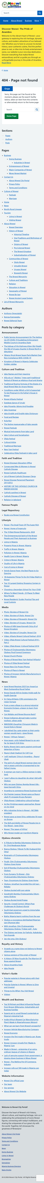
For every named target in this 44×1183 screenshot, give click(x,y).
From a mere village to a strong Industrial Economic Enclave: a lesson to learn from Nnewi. (21, 708)
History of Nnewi (16, 231)
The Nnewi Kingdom (22, 251)
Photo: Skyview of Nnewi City (16, 612)
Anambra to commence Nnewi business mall (22, 791)
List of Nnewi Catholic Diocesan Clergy (20, 476)
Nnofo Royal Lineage (13, 209)
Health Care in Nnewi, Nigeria (16, 556)
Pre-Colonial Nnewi (22, 248)
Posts (7, 143)
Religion (12, 284)
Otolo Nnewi (19, 262)
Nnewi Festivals (10, 428)
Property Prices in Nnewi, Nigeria (17, 545)
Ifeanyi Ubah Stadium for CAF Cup (18, 753)
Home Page (11, 116)
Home (5, 21)
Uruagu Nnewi (20, 269)
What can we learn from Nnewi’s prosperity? (22, 1026)
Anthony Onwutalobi (13, 313)
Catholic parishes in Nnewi (15, 492)
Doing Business (15, 159)
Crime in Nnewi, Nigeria (14, 560)
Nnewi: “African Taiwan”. (14, 737)
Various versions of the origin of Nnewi (20, 955)
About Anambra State (13, 965)
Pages (7, 136)
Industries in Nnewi (22, 162)
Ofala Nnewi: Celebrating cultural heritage (21, 800)
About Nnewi (16, 21)
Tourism (7, 213)
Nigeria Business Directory (11, 1166)
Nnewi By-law (14, 294)
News (6, 206)
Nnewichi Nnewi (21, 273)
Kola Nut (8, 421)
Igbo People (9, 968)
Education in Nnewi (17, 287)
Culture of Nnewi (11, 191)
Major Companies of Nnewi (20, 170)
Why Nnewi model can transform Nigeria (21, 833)
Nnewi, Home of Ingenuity (15, 528)
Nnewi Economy (11, 1033)
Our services (9, 1088)
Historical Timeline (21, 234)
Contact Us (8, 177)
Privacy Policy (14, 184)
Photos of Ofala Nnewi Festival (16, 663)
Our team (8, 1084)
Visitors (7, 994)
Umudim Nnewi (20, 266)
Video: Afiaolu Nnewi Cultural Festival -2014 (22, 636)
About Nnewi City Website (15, 1091)
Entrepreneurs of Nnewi (19, 166)
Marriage (13, 198)
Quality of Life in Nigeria (14, 563)
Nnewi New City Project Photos (17, 667)
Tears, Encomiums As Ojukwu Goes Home (21, 880)
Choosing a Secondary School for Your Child (22, 589)
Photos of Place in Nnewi (14, 670)
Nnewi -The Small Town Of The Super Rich (21, 525)
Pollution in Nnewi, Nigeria (15, 553)
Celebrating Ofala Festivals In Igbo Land (20, 453)
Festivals (12, 195)
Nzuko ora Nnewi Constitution (17, 515)
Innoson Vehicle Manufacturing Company (21, 1029)
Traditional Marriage (12, 446)
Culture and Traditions (18, 280)
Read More (6, 63)
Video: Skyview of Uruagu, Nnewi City (20, 623)
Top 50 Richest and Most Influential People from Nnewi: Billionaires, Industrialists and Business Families (22, 1007)
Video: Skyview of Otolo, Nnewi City (19, 615)
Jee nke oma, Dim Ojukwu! (15, 939)
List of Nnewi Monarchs (14, 302)
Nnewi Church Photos (13, 656)
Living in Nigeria (11, 542)
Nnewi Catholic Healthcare (15, 473)
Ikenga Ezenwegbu (12, 317)
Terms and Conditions (18, 188)
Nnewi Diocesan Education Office (18, 463)
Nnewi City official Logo (14, 1081)
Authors (8, 139)
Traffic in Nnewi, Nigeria (14, 549)
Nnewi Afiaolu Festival (13, 399)
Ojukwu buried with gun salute (17, 890)
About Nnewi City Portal (19, 180)
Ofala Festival (9, 439)
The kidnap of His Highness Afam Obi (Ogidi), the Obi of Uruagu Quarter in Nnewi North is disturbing (23, 349)
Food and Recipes (11, 417)
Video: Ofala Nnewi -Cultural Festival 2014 (21, 646)
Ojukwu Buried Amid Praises (16, 900)
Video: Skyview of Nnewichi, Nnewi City (20, 619)
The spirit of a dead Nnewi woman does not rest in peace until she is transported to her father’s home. (22, 765)
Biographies (6, 1159)
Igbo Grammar (10, 410)
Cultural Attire (10, 442)
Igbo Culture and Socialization (16, 435)
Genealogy (6, 1163)
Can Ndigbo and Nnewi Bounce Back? (20, 714)
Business (28, 21)
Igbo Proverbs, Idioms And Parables (18, 406)
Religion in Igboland (12, 500)
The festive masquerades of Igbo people (20, 424)
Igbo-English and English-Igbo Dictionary (21, 413)
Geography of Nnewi (18, 291)
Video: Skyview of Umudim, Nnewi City (20, 633)
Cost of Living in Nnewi (13, 567)
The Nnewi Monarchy (18, 277)
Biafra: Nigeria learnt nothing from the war (22, 916)
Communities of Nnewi (18, 259)
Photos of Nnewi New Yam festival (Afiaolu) (22, 659)
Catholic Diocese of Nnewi (15, 496)
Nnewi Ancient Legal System (21, 298)
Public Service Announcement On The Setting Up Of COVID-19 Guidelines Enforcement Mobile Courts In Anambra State (23, 340)
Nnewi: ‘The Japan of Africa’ (16, 829)
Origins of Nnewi (21, 244)
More (38, 21)
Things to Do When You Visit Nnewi (19, 991)
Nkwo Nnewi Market (17, 173)
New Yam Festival (11, 449)
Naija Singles (6, 1170)
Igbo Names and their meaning (17, 374)
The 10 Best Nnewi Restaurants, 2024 (19, 532)
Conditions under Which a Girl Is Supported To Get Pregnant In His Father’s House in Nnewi (22, 393)
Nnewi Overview (16, 227)
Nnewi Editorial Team (13, 321)
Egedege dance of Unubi (14, 403)
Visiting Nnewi (15, 220)
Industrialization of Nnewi (25, 255)
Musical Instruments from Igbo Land (19, 431)
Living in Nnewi (15, 216)
